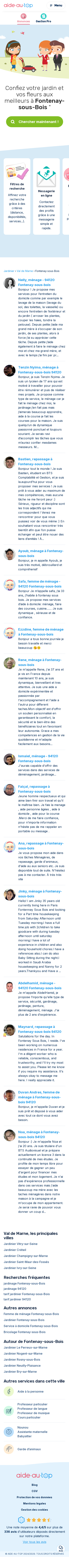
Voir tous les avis (34, 1542)
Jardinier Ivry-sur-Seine (20, 1268)
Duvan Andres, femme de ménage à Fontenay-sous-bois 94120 (39, 1097)
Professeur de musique (33, 1413)
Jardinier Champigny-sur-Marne (26, 1256)
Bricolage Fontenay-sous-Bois (24, 1332)
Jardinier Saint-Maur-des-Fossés (26, 1262)
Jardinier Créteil (15, 1250)
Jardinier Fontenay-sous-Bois (24, 1320)
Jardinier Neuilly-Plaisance (22, 1365)
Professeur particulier (32, 1404)
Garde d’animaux (29, 1449)
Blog (35, 1484)
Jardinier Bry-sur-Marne (20, 1371)
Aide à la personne (30, 1391)
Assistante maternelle (32, 1432)
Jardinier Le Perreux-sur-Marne (25, 1347)
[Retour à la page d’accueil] (18, 5)
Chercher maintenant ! (39, 122)
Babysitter (24, 1436)
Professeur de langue (32, 1408)
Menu (58, 5)
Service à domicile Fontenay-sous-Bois (31, 1326)
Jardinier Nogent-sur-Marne (23, 1353)
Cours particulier (28, 1417)
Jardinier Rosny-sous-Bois (22, 1359)
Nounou (22, 1427)
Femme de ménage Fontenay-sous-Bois (31, 1314)
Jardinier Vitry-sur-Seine (21, 1244)
